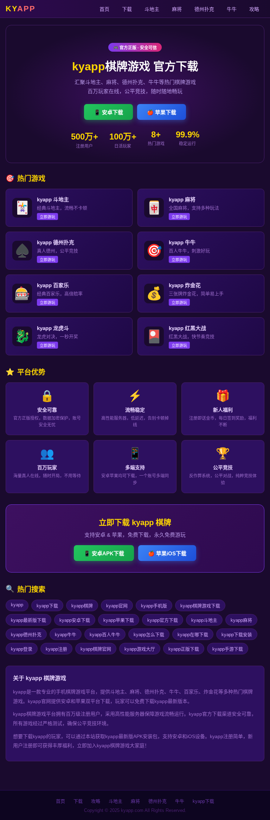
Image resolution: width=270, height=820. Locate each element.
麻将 (177, 9)
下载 (127, 9)
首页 (104, 9)
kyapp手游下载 (227, 649)
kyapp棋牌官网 (96, 649)
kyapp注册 (56, 649)
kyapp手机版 (154, 605)
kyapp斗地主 (204, 620)
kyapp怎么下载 (149, 634)
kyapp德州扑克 (26, 634)
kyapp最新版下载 (28, 620)
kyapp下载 (47, 605)
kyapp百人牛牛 (105, 634)
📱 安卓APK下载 (104, 553)
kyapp (17, 604)
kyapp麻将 (241, 620)
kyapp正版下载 (183, 649)
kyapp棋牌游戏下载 (200, 605)
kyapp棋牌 (82, 605)
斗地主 (151, 9)
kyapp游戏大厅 (139, 649)
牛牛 (232, 9)
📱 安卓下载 (108, 112)
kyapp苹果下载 (118, 620)
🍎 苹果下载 (161, 112)
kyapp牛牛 (65, 634)
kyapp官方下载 (162, 620)
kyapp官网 (117, 605)
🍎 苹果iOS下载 (167, 553)
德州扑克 (204, 9)
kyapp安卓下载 (74, 620)
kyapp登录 (21, 649)
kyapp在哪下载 (193, 634)
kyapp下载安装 (236, 634)
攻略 (254, 9)
